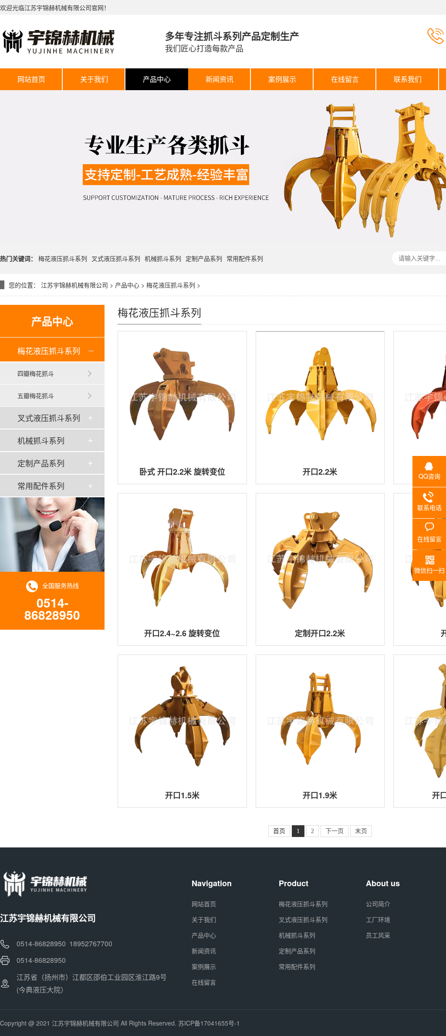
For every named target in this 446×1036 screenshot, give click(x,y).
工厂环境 (378, 919)
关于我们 (204, 919)
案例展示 (204, 966)
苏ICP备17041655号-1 (209, 1023)
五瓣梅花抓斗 (35, 395)
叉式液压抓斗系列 (115, 258)
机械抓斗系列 (163, 258)
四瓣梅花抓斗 (35, 373)
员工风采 (378, 935)
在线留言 (204, 982)
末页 (361, 831)
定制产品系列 (204, 258)
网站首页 (204, 903)
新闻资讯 (204, 950)
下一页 (334, 831)
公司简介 (378, 903)
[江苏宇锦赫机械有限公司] (74, 41)
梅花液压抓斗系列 (62, 258)
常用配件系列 (244, 258)
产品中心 (127, 284)
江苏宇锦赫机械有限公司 (74, 284)
